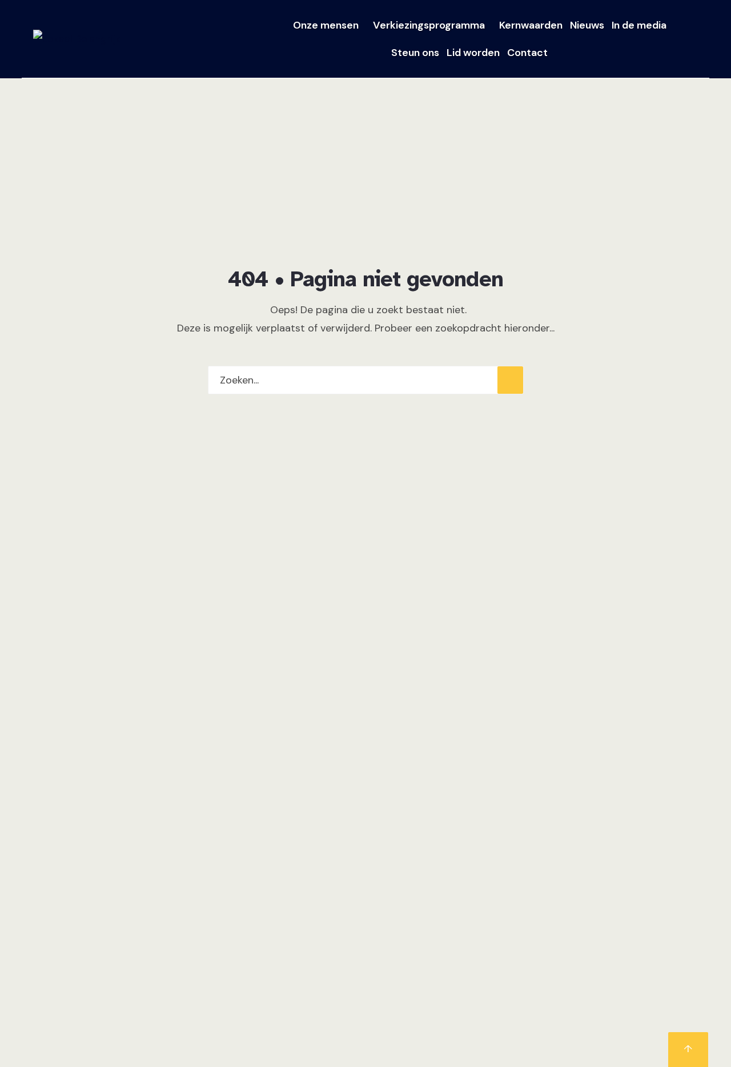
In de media (639, 25)
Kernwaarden (531, 25)
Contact (527, 52)
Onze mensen (326, 25)
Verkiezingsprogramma (429, 25)
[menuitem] (329, 25)
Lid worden (473, 52)
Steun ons (415, 52)
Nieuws (587, 25)
